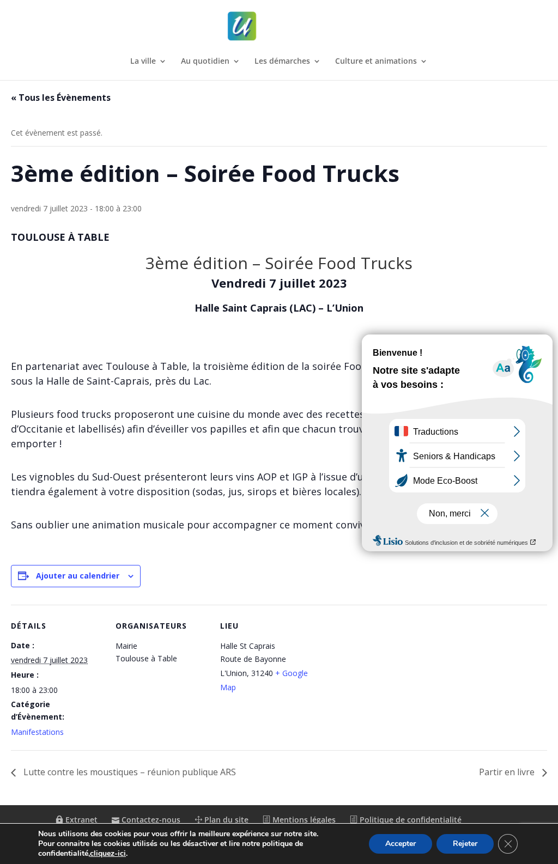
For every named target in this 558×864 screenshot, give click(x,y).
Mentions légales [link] (303, 819)
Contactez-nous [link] (149, 819)
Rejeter (465, 843)
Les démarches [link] (282, 61)
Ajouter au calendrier (77, 575)
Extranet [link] (80, 819)
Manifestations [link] (37, 732)
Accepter (400, 843)
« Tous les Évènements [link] (61, 98)
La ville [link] (143, 61)
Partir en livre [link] (508, 772)
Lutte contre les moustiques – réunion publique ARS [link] (128, 772)
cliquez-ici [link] (108, 853)
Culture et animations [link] (376, 61)
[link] (280, 26)
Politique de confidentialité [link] (409, 819)
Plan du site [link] (225, 819)
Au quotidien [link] (205, 61)
